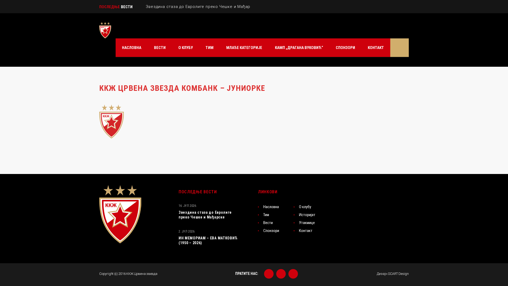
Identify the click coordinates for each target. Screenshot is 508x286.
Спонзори (271, 230)
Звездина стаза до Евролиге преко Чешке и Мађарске (205, 214)
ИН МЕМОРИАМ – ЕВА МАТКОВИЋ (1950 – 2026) (208, 240)
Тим (266, 214)
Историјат (307, 214)
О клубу (305, 206)
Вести (268, 222)
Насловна (271, 206)
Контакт (305, 230)
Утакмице (307, 222)
